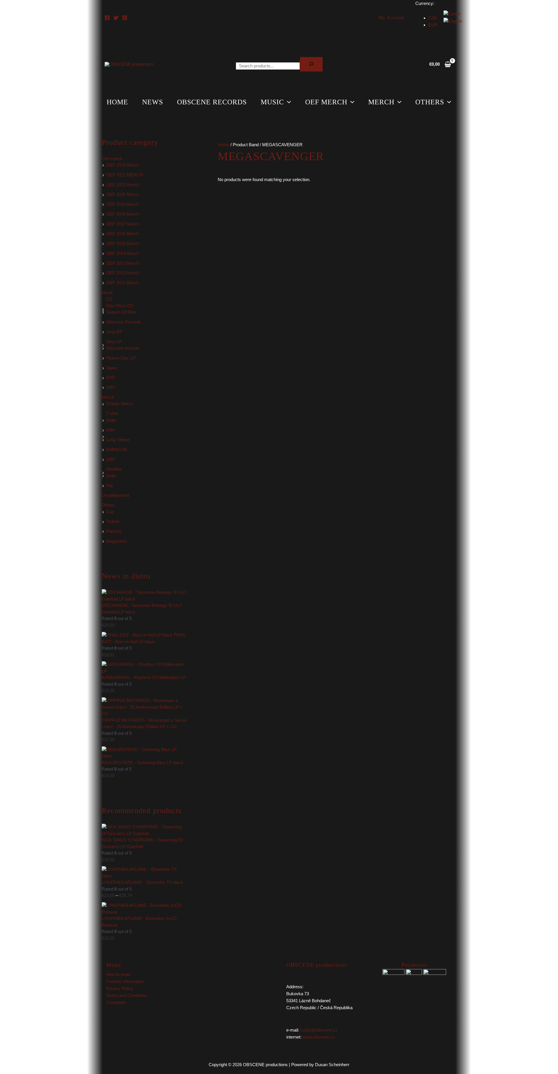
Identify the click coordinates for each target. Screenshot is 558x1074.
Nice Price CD (119, 305)
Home (117, 102)
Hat (109, 485)
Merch (381, 102)
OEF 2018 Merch (122, 214)
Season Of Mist (121, 312)
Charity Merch (119, 403)
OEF (110, 459)
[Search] (311, 64)
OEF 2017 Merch (122, 223)
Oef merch (326, 102)
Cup (110, 511)
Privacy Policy (119, 988)
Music (272, 102)
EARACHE (116, 449)
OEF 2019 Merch (122, 204)
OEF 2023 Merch (122, 164)
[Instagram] (124, 17)
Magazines (116, 541)
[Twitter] (116, 17)
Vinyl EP (114, 331)
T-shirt (112, 413)
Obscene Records (123, 321)
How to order (118, 974)
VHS (110, 387)
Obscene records (212, 102)
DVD (110, 377)
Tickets (113, 521)
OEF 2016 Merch (122, 233)
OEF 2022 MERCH (124, 174)
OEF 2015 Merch (122, 243)
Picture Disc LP (121, 357)
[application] (287, 102)
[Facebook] (107, 17)
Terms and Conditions (126, 995)
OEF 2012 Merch (122, 272)
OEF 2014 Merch (122, 253)
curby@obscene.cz (318, 1029)
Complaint (115, 1002)
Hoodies (114, 469)
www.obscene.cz (319, 1036)
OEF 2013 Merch (122, 263)
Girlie (111, 420)
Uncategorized (115, 495)
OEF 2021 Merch (122, 184)
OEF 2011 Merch (122, 282)
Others (429, 102)
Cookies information (125, 981)
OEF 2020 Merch (122, 194)
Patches (114, 531)
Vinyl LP (114, 341)
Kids (110, 429)
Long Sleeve (118, 439)
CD (109, 298)
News (152, 102)
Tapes (111, 367)
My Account (391, 17)
